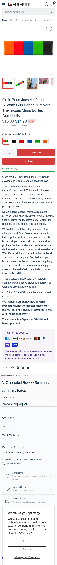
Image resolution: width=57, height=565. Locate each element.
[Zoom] (49, 28)
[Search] (51, 11)
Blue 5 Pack (29, 141)
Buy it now (28, 161)
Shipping (6, 125)
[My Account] (46, 4)
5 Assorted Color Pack (6, 141)
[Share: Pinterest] (23, 368)
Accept (27, 541)
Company (8, 417)
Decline (27, 549)
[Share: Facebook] (12, 368)
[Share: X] (18, 368)
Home (4, 20)
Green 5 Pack (37, 141)
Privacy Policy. (23, 532)
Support (7, 426)
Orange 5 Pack (45, 141)
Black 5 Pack (13, 141)
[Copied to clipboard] (28, 368)
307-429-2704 (13, 463)
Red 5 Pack (21, 141)
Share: (5, 367)
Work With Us (10, 435)
